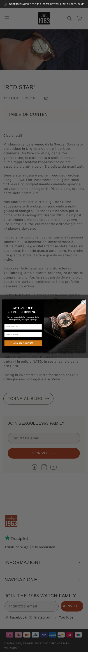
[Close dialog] (83, 302)
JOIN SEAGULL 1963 (23, 343)
